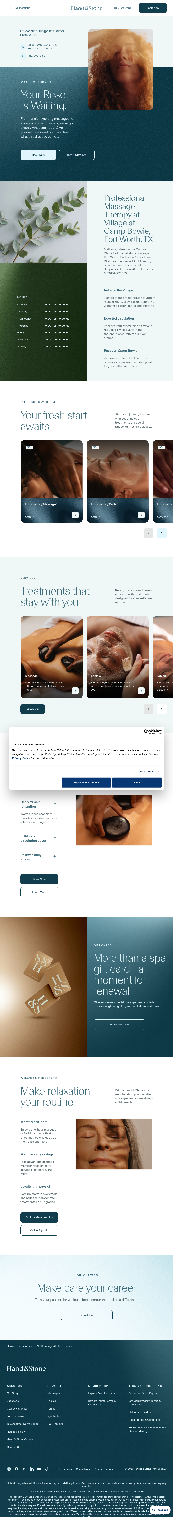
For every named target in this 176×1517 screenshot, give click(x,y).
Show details (147, 771)
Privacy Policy (65, 1469)
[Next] (162, 533)
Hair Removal (55, 1423)
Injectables (54, 1416)
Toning (51, 1408)
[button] (39, 803)
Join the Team (15, 1416)
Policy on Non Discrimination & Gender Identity (147, 1429)
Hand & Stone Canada (20, 1439)
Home (10, 1346)
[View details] (75, 515)
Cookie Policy (83, 1469)
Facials (51, 1400)
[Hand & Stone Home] (26, 1368)
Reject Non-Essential (86, 782)
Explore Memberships (101, 1393)
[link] (52, 481)
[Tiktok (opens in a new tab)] (47, 1469)
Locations (13, 1400)
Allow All (136, 782)
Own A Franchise (17, 1408)
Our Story (12, 1393)
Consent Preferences (105, 1469)
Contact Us (13, 1447)
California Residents (141, 1412)
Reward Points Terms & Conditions (102, 1402)
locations (24, 1346)
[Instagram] (9, 1469)
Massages (53, 1393)
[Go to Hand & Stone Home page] (86, 8)
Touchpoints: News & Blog (23, 1423)
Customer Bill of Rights (143, 1393)
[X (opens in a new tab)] (24, 1469)
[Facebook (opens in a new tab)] (16, 1469)
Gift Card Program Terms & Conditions (145, 1402)
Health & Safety (16, 1431)
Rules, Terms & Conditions (145, 1419)
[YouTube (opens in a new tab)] (39, 1469)
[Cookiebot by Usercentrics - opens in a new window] (146, 732)
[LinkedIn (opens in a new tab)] (32, 1469)
